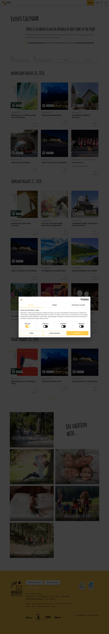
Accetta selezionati (54, 333)
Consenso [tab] (30, 305)
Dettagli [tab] (54, 305)
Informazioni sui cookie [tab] (78, 305)
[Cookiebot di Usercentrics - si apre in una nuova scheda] (82, 300)
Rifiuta (31, 333)
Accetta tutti (77, 333)
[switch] (45, 326)
